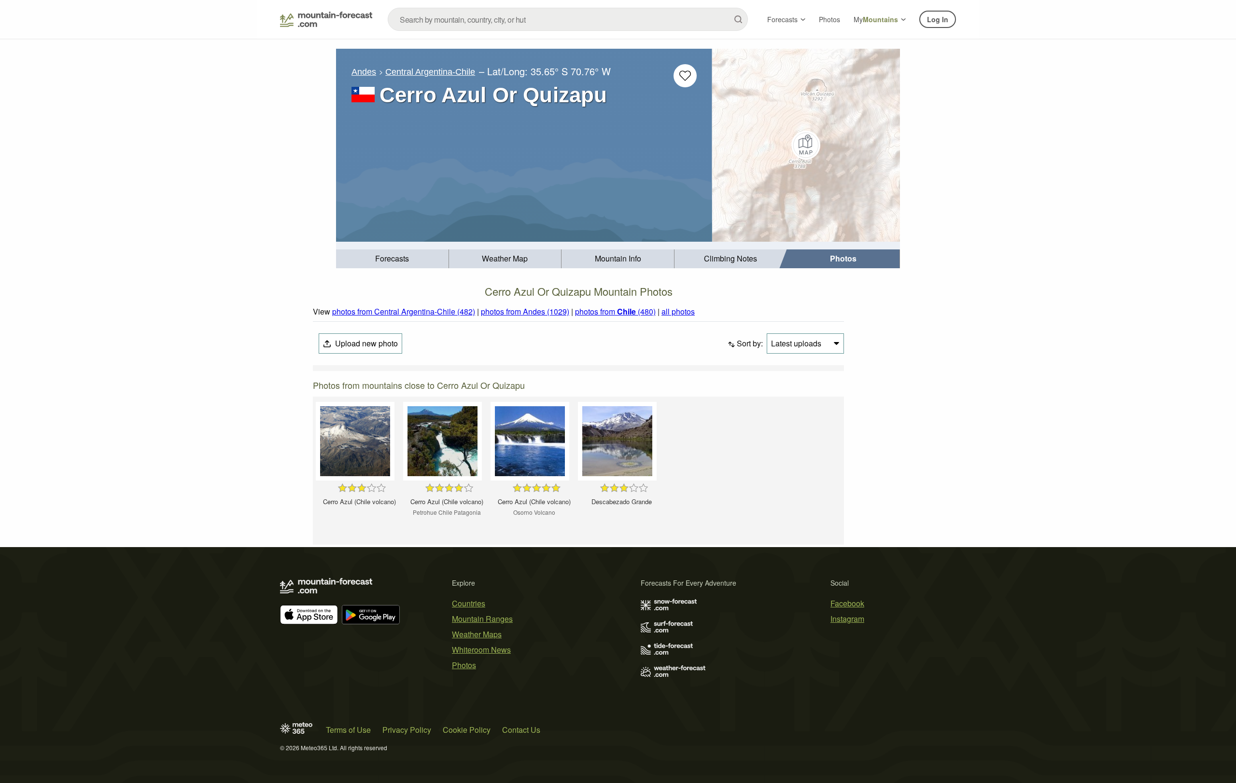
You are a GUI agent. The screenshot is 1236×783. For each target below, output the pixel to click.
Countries (468, 603)
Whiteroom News (481, 649)
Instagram (847, 618)
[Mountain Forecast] (326, 19)
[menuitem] (392, 258)
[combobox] (568, 19)
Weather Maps (477, 634)
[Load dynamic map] (806, 145)
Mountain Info (618, 258)
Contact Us (521, 729)
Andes (363, 72)
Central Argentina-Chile (430, 72)
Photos (829, 19)
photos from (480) (615, 311)
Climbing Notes (730, 258)
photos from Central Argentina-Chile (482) (403, 311)
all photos (678, 311)
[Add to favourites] (685, 75)
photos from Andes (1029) (525, 311)
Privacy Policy (406, 729)
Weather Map (505, 258)
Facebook (847, 603)
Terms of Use (348, 729)
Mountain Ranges (482, 618)
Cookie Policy (467, 729)
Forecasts (782, 19)
